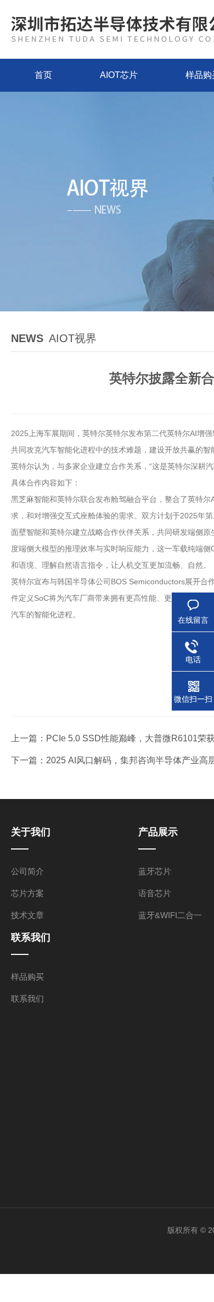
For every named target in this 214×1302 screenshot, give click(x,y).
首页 (43, 75)
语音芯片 (154, 893)
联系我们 (27, 998)
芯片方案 (27, 893)
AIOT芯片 (119, 75)
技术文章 (27, 915)
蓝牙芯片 (154, 871)
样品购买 (27, 976)
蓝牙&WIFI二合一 (170, 915)
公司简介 (27, 871)
